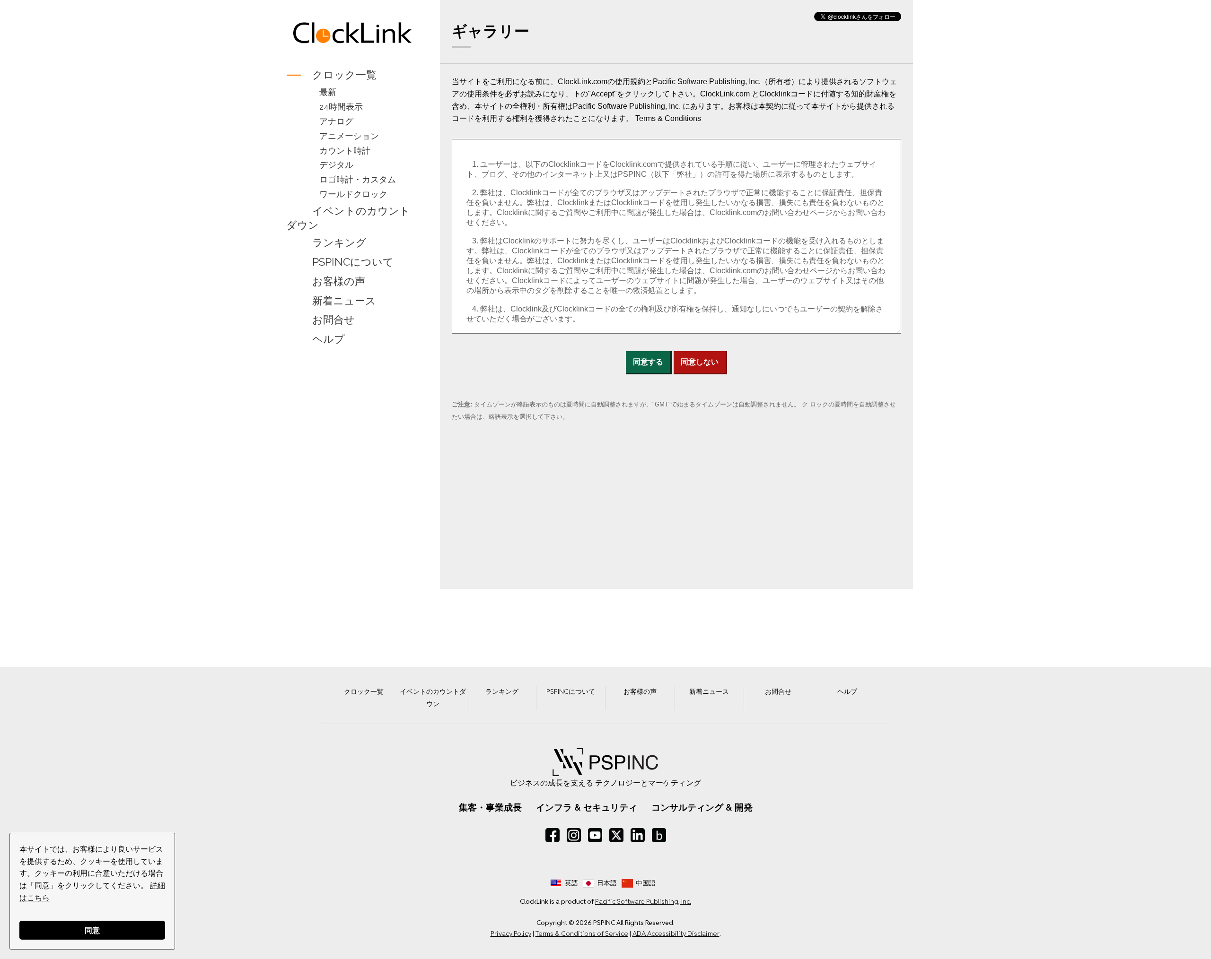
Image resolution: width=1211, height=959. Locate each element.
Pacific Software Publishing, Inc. (643, 901)
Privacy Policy (511, 933)
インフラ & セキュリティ (586, 807)
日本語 (607, 883)
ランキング (339, 242)
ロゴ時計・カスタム (357, 179)
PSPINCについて (353, 262)
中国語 (646, 883)
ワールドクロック (353, 194)
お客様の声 (338, 281)
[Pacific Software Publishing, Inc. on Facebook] (552, 835)
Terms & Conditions (668, 118)
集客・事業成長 (490, 807)
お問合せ (333, 320)
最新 (327, 92)
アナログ (336, 121)
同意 (92, 929)
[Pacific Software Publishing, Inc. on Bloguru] (659, 835)
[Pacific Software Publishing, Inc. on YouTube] (595, 835)
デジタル (336, 165)
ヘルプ (328, 339)
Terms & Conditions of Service (581, 933)
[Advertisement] (352, 504)
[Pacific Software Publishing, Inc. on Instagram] (574, 835)
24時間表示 (341, 107)
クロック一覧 (344, 75)
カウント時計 (344, 151)
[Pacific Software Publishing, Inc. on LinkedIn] (638, 835)
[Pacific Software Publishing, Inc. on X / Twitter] (616, 835)
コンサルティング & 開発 (702, 807)
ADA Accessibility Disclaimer (676, 933)
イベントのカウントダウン (348, 218)
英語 (571, 883)
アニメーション (349, 136)
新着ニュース (344, 300)
